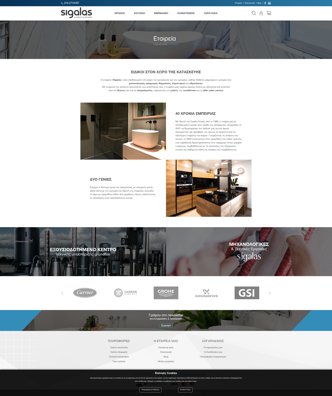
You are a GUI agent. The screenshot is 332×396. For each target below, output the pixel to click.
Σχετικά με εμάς (166, 347)
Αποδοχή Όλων (185, 390)
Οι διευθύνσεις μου (213, 352)
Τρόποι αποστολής (119, 347)
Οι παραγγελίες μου (213, 347)
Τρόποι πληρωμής (118, 352)
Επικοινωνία (250, 3)
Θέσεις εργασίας (166, 361)
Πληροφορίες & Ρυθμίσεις (150, 390)
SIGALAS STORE (160, 44)
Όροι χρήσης (119, 361)
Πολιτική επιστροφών (119, 356)
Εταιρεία (238, 3)
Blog (259, 3)
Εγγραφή (166, 325)
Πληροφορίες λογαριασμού (213, 356)
